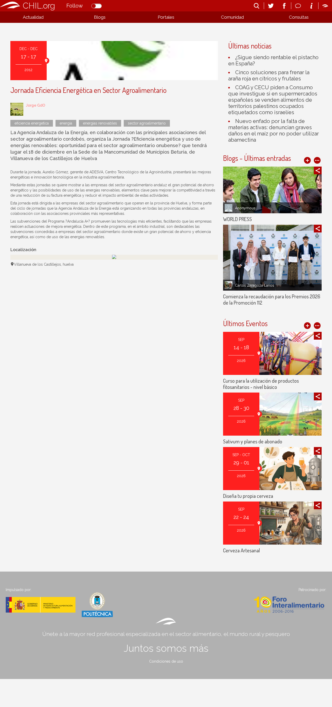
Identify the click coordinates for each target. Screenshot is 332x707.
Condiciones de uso (166, 661)
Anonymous (245, 208)
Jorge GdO (35, 105)
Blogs (100, 17)
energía (66, 123)
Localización (23, 249)
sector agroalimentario (147, 123)
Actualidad (33, 17)
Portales (166, 17)
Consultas (299, 17)
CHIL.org (39, 5)
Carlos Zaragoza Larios (254, 285)
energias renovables (100, 123)
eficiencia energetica (32, 123)
